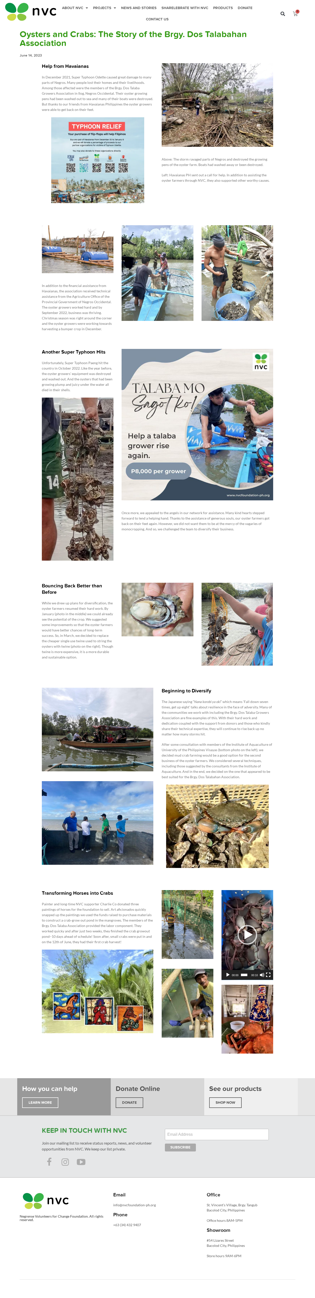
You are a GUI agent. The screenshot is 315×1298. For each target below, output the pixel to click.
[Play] (227, 974)
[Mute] (262, 974)
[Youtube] (81, 1162)
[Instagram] (65, 1162)
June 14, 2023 (31, 55)
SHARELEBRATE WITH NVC (184, 8)
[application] (247, 935)
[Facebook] (49, 1162)
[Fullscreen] (268, 974)
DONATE (245, 8)
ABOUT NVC (72, 8)
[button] (283, 14)
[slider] (244, 975)
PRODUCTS (223, 8)
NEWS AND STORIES (139, 8)
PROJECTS (102, 8)
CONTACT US (157, 19)
